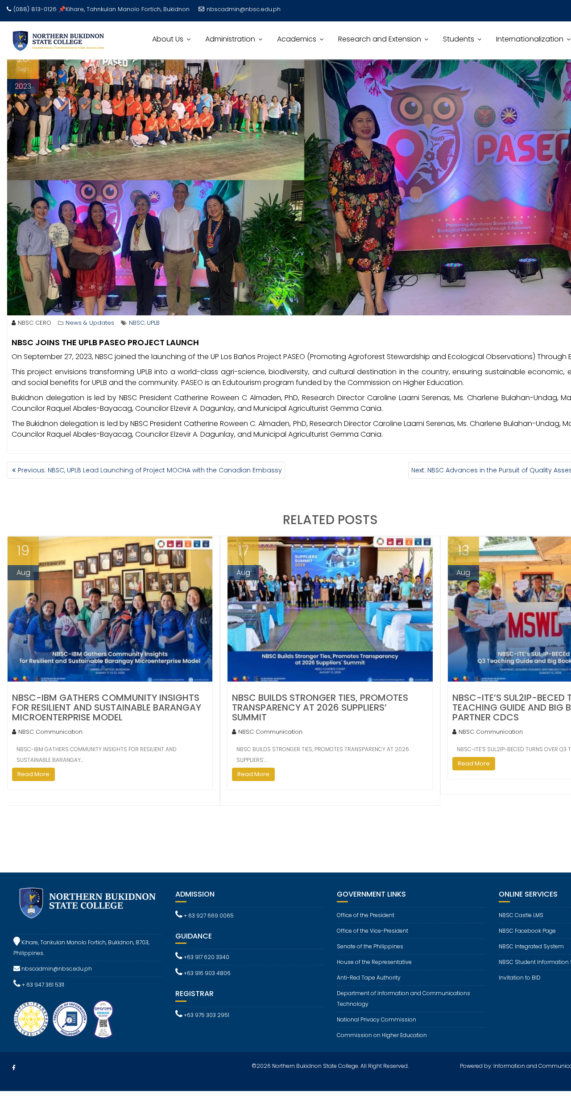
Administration (230, 39)
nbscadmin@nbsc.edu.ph (244, 9)
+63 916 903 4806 (206, 973)
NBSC (137, 322)
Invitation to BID (520, 977)
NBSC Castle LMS (521, 915)
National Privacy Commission (376, 1019)
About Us (167, 39)
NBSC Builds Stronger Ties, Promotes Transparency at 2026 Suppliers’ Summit (320, 707)
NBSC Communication (50, 732)
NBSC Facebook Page (527, 930)
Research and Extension (379, 39)
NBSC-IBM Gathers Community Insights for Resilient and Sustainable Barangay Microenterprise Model (106, 707)
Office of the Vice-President (372, 930)
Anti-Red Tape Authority (369, 977)
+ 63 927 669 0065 (208, 915)
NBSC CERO (34, 322)
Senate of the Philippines (370, 946)
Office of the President (365, 915)
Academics (296, 39)
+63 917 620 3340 (205, 957)
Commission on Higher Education (382, 1035)
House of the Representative (374, 962)
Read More (33, 774)
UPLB (153, 322)
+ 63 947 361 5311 (42, 984)
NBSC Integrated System (531, 946)
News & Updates (90, 322)
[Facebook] (14, 1068)
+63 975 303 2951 (205, 1015)
